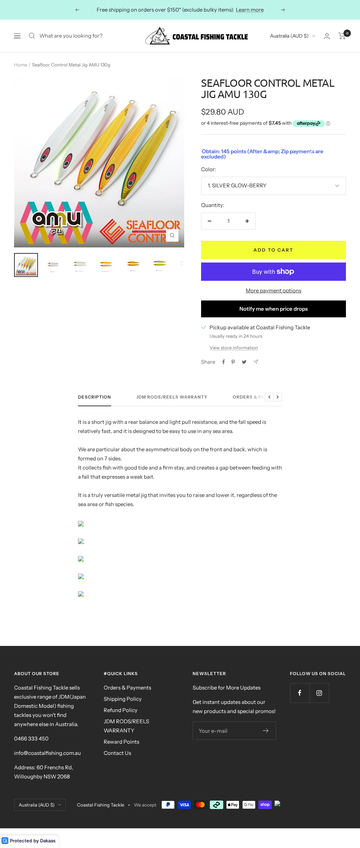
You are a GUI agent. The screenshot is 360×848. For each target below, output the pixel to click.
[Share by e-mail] (255, 362)
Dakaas (48, 840)
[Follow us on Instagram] (319, 693)
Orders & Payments (259, 397)
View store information (234, 347)
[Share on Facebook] (223, 362)
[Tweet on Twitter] (244, 362)
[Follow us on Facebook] (299, 693)
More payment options (273, 290)
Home (20, 64)
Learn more (250, 9)
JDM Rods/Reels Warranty (171, 397)
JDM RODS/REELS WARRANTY (126, 726)
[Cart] (342, 35)
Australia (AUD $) (289, 36)
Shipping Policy (123, 698)
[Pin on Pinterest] (233, 362)
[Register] (266, 730)
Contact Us (117, 753)
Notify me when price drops (273, 308)
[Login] (327, 36)
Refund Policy (120, 710)
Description (94, 397)
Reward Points (121, 741)
